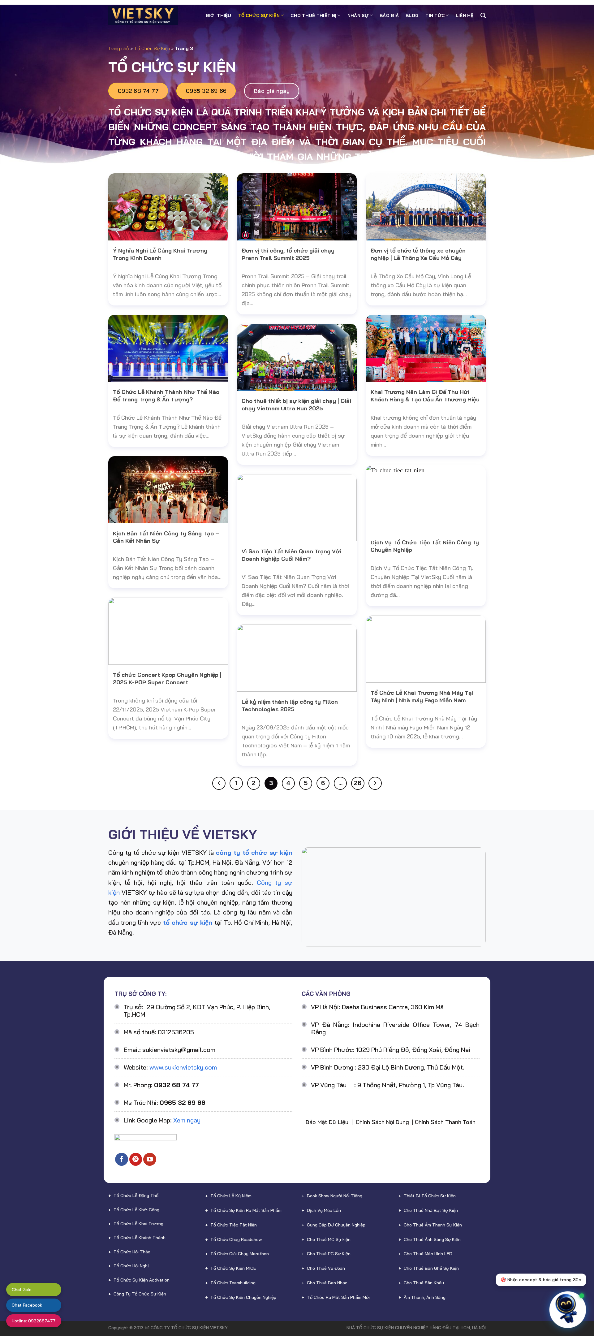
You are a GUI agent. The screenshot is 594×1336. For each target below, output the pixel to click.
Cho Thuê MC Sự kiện (329, 1239)
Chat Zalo (22, 1289)
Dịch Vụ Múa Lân (324, 1210)
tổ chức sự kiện (187, 922)
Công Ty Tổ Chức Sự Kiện (140, 1294)
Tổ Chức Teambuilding (233, 1283)
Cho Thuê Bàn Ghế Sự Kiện (431, 1268)
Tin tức (435, 15)
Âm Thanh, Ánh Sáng (425, 1297)
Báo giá (389, 15)
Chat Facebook (27, 1305)
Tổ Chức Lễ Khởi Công (136, 1210)
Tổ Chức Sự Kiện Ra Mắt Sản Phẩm (246, 1210)
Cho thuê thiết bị (313, 15)
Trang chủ (118, 48)
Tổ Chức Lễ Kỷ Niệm (231, 1196)
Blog (412, 15)
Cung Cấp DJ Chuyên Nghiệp (336, 1225)
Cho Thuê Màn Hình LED (428, 1253)
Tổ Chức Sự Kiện (259, 15)
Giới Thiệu (218, 15)
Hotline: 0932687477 (34, 1321)
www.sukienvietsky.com (183, 1067)
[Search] (483, 15)
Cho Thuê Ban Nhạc (327, 1283)
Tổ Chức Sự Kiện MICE (233, 1268)
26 (357, 783)
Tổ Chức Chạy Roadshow (236, 1239)
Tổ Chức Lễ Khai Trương (138, 1223)
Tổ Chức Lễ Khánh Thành (140, 1237)
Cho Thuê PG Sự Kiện (329, 1253)
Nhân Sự (358, 15)
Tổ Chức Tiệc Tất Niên (233, 1225)
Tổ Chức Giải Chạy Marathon (239, 1253)
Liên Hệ (465, 15)
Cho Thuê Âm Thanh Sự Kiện (433, 1225)
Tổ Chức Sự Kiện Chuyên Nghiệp (243, 1297)
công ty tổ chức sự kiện (254, 852)
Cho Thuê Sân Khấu (424, 1283)
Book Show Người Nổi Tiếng (334, 1196)
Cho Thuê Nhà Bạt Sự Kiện (431, 1210)
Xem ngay (186, 1120)
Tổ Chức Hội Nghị (131, 1266)
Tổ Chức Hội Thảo (132, 1252)
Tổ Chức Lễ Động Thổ (136, 1195)
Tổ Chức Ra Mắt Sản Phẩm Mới (338, 1297)
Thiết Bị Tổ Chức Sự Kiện (430, 1196)
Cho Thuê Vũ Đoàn (326, 1268)
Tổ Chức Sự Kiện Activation (142, 1280)
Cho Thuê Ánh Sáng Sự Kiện (432, 1239)
